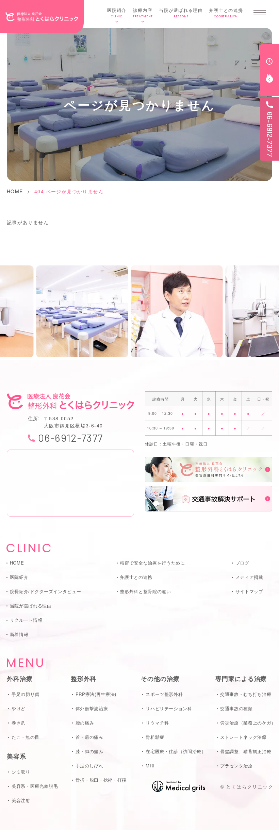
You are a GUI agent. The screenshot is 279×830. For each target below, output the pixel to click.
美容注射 (21, 800)
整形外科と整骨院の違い (145, 591)
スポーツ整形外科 (164, 694)
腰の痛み (85, 722)
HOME (15, 191)
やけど (19, 708)
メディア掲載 (249, 577)
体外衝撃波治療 (92, 708)
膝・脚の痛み (89, 751)
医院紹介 (117, 12)
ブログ (242, 562)
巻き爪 (19, 722)
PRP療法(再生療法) (96, 694)
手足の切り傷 (25, 694)
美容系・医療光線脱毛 (35, 786)
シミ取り (21, 771)
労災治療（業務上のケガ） (248, 722)
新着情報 (19, 634)
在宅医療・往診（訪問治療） (176, 751)
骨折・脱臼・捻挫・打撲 (101, 780)
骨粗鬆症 (155, 737)
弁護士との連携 (226, 12)
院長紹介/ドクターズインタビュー (45, 591)
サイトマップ (249, 591)
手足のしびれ (89, 765)
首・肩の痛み (89, 737)
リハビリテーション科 (169, 708)
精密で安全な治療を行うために (152, 562)
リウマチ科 (157, 722)
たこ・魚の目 (25, 737)
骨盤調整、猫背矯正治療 (245, 751)
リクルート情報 (26, 620)
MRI (150, 765)
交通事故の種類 (236, 708)
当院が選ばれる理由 (181, 12)
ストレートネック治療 (243, 737)
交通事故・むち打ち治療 (245, 694)
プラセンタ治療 (236, 765)
